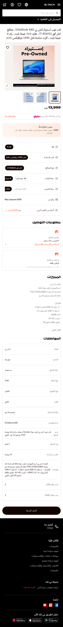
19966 (49, 528)
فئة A (9, 146)
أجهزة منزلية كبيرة (50, 551)
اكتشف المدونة (29, 587)
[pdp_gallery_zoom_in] (7, 85)
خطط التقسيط (10, 116)
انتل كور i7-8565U (14, 167)
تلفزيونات (54, 570)
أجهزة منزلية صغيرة (50, 560)
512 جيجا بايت (20, 189)
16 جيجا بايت (20, 178)
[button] (31, 130)
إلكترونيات (54, 546)
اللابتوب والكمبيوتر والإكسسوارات (44, 565)
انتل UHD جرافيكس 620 (16, 157)
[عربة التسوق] (4, 4)
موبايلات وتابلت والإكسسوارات (45, 555)
